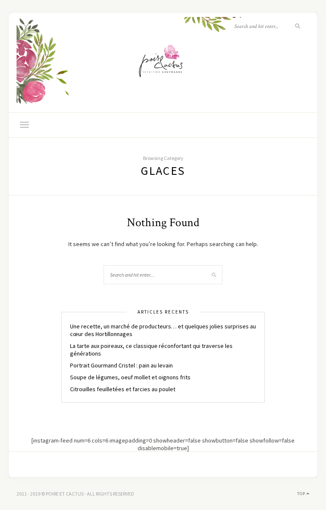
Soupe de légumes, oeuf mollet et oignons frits (130, 377)
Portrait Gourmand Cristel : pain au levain (121, 365)
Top (301, 493)
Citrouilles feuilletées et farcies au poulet (122, 389)
